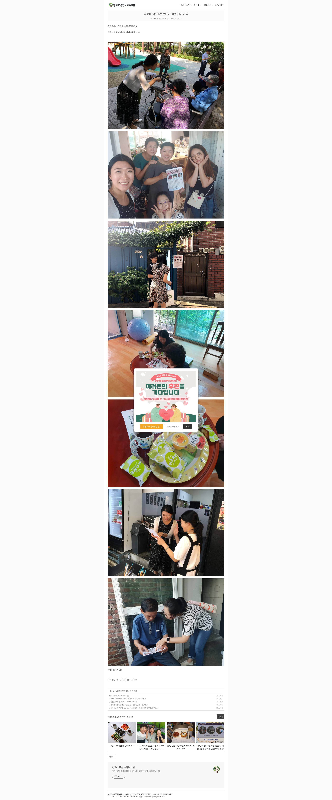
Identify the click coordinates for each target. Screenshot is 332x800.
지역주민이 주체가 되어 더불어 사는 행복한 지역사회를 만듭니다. (136, 771)
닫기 (187, 426)
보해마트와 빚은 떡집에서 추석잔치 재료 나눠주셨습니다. (126, 698)
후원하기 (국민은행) (151, 426)
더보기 (220, 716)
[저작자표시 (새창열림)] (136, 680)
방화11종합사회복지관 (123, 767)
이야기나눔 (219, 4)
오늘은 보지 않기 (173, 426)
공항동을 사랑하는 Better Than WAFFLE (122, 702)
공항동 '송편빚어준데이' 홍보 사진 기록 (166, 13)
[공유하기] (117, 680)
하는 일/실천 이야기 (159, 18)
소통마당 (207, 4)
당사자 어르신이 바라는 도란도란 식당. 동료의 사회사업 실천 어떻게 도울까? (132, 708)
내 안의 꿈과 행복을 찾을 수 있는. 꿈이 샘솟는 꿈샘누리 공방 (127, 705)
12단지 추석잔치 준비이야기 (118, 695)
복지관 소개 (185, 4)
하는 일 (197, 4)
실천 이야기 (120, 691)
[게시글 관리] (120, 680)
